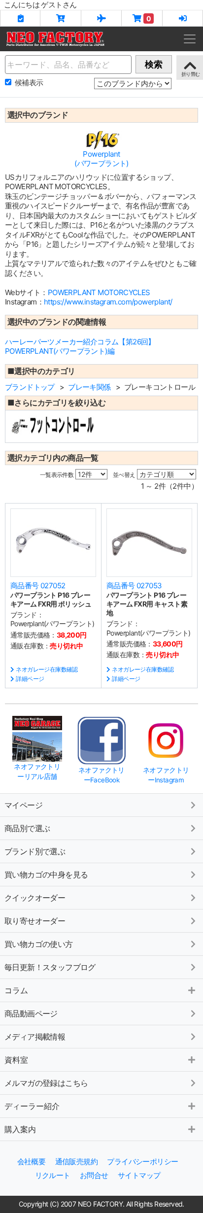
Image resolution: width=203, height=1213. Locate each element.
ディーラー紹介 (32, 1106)
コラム (16, 990)
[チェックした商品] (20, 18)
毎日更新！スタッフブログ (50, 967)
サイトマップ (139, 1175)
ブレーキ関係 (89, 387)
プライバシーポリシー (142, 1161)
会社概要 (31, 1161)
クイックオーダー (34, 898)
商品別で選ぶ (27, 828)
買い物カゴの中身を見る (46, 874)
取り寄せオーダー (34, 921)
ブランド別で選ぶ (34, 851)
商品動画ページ (31, 1013)
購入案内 (20, 1129)
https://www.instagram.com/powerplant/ (108, 301)
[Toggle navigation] (189, 39)
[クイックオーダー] (60, 18)
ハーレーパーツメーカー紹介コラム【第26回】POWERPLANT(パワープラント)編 (80, 346)
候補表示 (29, 82)
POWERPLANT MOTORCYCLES (99, 292)
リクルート (52, 1175)
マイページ (23, 805)
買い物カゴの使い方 (38, 944)
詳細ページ (30, 678)
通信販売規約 (76, 1161)
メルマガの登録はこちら (46, 1083)
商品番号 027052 (37, 585)
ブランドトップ (30, 387)
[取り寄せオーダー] (101, 18)
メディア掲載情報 (34, 1037)
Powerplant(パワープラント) (101, 158)
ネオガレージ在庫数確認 (46, 669)
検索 (154, 64)
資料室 (16, 1060)
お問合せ (94, 1175)
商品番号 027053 (134, 585)
